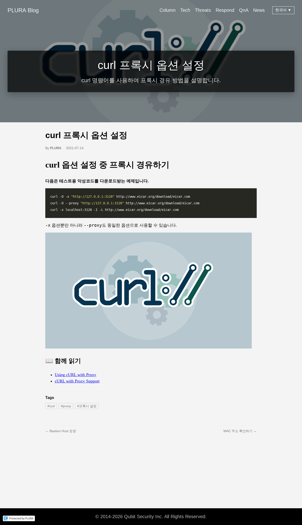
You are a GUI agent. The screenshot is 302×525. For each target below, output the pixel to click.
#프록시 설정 (86, 406)
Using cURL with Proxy (75, 374)
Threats (203, 10)
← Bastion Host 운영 (60, 431)
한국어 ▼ (283, 10)
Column (167, 10)
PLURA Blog (23, 10)
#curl (51, 406)
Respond (225, 10)
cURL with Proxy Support (77, 381)
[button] (148, 291)
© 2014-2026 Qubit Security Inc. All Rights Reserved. (151, 516)
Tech (185, 10)
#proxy (66, 406)
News (259, 10)
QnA (243, 10)
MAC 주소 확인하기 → (240, 431)
